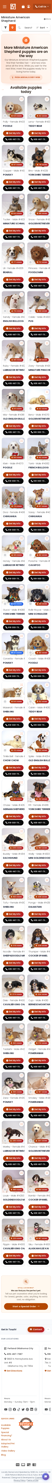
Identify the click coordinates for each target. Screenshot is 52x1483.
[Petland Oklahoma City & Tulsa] (13, 6)
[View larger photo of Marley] (21, 1124)
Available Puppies (6, 1427)
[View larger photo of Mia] (21, 392)
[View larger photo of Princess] (47, 245)
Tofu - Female (14, 902)
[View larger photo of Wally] (47, 831)
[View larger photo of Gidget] (47, 1026)
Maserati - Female (17, 707)
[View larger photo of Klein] (21, 441)
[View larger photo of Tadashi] (21, 1026)
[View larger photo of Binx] (47, 148)
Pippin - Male (14, 1244)
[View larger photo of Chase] (21, 782)
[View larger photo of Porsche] (47, 538)
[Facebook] (14, 1409)
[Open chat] (45, 1476)
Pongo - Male (39, 902)
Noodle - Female (16, 951)
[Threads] (35, 1409)
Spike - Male (39, 756)
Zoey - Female (39, 365)
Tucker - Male (14, 219)
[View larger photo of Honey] (21, 538)
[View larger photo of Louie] (21, 1173)
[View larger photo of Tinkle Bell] (21, 733)
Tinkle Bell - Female (17, 756)
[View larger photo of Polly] (21, 99)
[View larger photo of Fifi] (47, 782)
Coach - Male (40, 658)
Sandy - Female (15, 317)
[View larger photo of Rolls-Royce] (47, 587)
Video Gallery (8, 1450)
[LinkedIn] (31, 1409)
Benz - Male (38, 414)
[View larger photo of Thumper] (47, 929)
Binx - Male (38, 170)
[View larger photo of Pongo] (47, 880)
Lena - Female (40, 121)
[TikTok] (18, 1409)
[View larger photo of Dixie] (21, 977)
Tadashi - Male (15, 1049)
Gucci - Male (14, 609)
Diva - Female (14, 512)
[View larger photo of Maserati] (21, 685)
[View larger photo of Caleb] (47, 294)
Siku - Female (39, 1244)
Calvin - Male (39, 707)
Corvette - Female (17, 658)
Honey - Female (16, 561)
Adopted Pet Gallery (8, 1445)
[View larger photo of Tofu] (21, 880)
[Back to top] (48, 1329)
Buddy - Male (14, 854)
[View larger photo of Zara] (21, 1075)
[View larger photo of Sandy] (21, 294)
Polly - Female (14, 121)
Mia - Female (13, 414)
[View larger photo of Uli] (21, 245)
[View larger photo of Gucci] (21, 587)
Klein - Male (13, 463)
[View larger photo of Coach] (47, 636)
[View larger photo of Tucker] (21, 197)
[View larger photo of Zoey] (47, 343)
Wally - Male (39, 854)
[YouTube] (5, 1409)
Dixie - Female (14, 1000)
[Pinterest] (27, 1409)
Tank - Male (38, 463)
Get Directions (14, 1370)
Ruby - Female (15, 365)
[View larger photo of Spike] (47, 733)
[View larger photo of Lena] (47, 99)
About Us (6, 1439)
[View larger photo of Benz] (47, 392)
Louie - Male (13, 1195)
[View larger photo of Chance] (47, 1124)
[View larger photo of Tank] (47, 441)
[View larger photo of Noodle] (21, 929)
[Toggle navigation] (4, 7)
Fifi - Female (38, 805)
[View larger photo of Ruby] (21, 343)
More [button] (48, 19)
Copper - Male (14, 170)
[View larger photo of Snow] (47, 197)
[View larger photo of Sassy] (47, 489)
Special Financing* (6, 1434)
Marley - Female (16, 1146)
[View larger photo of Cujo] (47, 977)
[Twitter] (23, 1409)
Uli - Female (13, 268)
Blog (3, 1454)
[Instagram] (10, 1409)
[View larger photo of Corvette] (21, 636)
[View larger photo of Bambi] (47, 1173)
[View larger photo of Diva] (21, 489)
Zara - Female (14, 1098)
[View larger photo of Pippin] (21, 1222)
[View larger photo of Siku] (47, 1222)
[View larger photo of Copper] (21, 148)
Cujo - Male (38, 1000)
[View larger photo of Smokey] (47, 1075)
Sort (42, 27)
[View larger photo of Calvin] (47, 685)
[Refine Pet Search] (5, 27)
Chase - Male (14, 805)
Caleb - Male (39, 317)
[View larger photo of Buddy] (21, 831)
